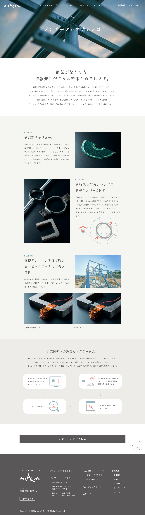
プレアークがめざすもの (42, 5)
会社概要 (121, 5)
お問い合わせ (134, 5)
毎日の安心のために (92, 479)
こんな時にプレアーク (86, 5)
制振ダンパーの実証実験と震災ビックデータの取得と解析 (63, 494)
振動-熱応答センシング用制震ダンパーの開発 (61, 487)
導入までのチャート (106, 5)
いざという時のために (93, 475)
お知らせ (87, 494)
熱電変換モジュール (59, 482)
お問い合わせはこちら (72, 439)
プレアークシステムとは (64, 5)
